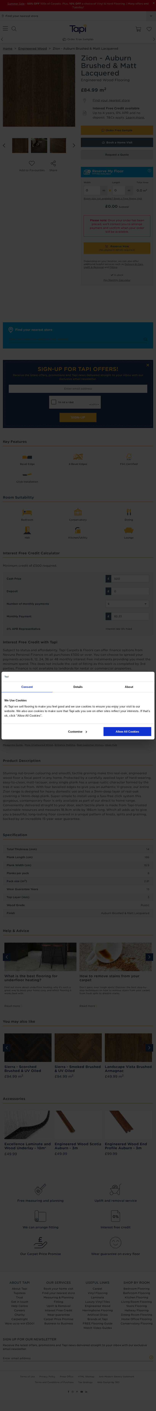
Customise (75, 731)
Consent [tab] (27, 686)
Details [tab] (78, 686)
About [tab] (129, 686)
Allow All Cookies (127, 731)
